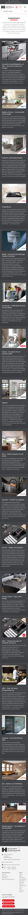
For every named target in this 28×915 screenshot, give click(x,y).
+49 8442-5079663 (14, 1)
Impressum (4, 877)
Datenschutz (5, 876)
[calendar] (17, 6)
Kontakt (4, 874)
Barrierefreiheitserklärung (8, 879)
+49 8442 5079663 (8, 862)
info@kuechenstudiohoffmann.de (14, 3)
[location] (21, 6)
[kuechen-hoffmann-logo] (7, 6)
